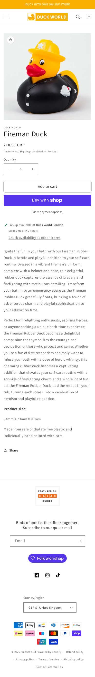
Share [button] (13, 450)
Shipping (25, 151)
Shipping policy (74, 659)
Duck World (28, 652)
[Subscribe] (79, 541)
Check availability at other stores (34, 237)
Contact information (50, 667)
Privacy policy (25, 659)
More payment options (48, 212)
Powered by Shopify (49, 652)
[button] (6, 17)
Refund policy (75, 652)
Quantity (10, 159)
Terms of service (48, 659)
